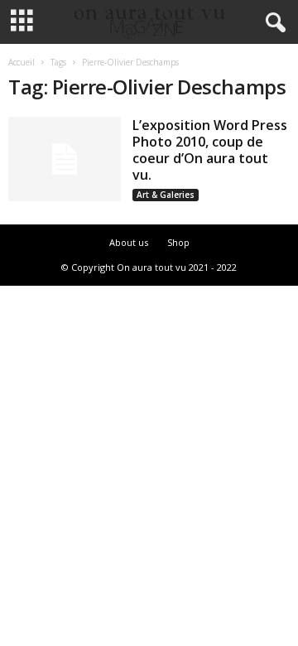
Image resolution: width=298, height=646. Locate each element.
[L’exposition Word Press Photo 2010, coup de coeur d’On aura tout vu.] (64, 159)
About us (128, 242)
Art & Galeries (166, 194)
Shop (178, 242)
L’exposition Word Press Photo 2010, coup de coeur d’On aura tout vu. (209, 150)
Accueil (21, 62)
